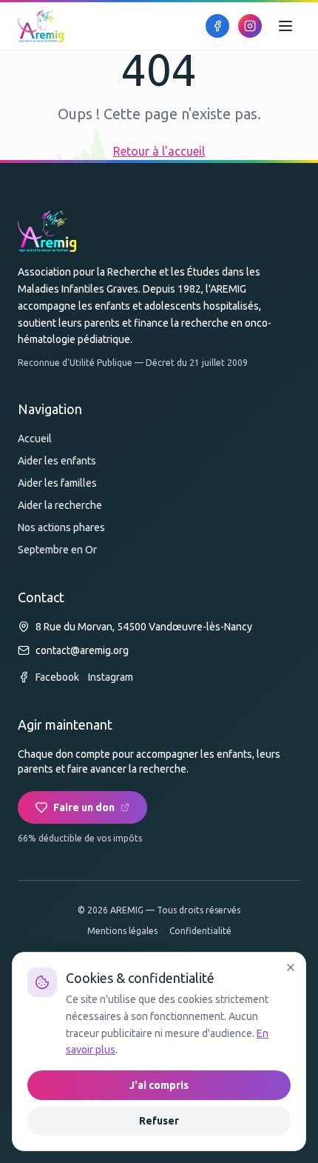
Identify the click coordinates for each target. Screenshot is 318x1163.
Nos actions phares (61, 527)
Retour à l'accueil (159, 151)
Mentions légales (122, 931)
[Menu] (285, 26)
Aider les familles (57, 483)
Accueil (35, 438)
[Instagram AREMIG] (250, 26)
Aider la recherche (60, 505)
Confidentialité (200, 931)
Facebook (57, 677)
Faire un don (84, 807)
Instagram (110, 677)
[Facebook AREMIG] (217, 26)
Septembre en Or (57, 550)
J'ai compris (159, 1085)
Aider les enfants (57, 461)
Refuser (159, 1121)
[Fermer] (291, 967)
